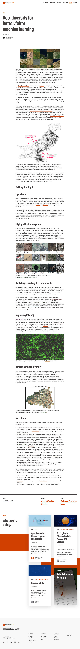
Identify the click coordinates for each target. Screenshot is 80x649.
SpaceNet (18, 230)
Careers (56, 637)
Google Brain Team (23, 86)
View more (40, 585)
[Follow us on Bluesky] (11, 642)
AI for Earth (31, 636)
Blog (70, 2)
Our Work (43, 633)
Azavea (42, 462)
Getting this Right (24, 187)
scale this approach (22, 432)
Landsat (38, 205)
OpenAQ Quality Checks (47, 502)
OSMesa (45, 326)
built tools (41, 450)
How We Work (44, 636)
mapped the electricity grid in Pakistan (41, 111)
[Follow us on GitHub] (7, 642)
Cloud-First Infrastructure (31, 638)
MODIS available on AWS (28, 450)
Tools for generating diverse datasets (34, 283)
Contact (75, 2)
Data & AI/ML (6, 500)
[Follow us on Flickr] (19, 642)
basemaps (35, 305)
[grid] (53, 562)
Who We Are (56, 633)
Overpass (61, 322)
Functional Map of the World (30, 230)
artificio (44, 412)
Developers (20, 480)
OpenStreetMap (20, 319)
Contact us (56, 639)
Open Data (21, 194)
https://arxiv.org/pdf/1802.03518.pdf (26, 277)
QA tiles (54, 322)
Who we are (52, 2)
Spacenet (47, 442)
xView (42, 230)
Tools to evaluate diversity (28, 366)
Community (65, 2)
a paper (42, 86)
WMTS (39, 302)
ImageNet (56, 87)
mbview (47, 361)
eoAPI (68, 635)
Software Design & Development (32, 641)
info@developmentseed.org (9, 638)
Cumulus (55, 455)
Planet (44, 302)
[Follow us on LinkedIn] (15, 642)
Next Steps (21, 418)
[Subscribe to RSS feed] (4, 642)
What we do (46, 2)
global (30, 305)
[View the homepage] (8, 3)
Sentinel (45, 205)
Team (11, 500)
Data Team (31, 445)
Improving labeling (25, 315)
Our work (59, 2)
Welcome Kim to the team (69, 502)
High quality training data (28, 224)
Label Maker (35, 431)
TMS (34, 302)
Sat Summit (69, 633)
